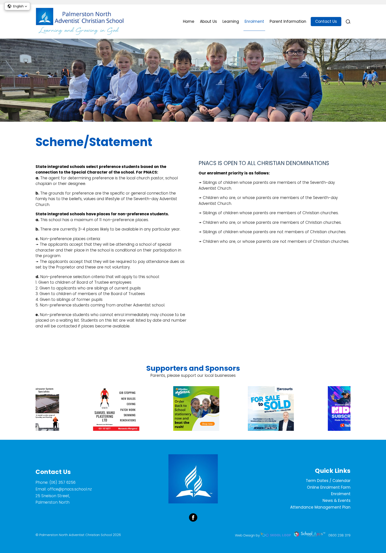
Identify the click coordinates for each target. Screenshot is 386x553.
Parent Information (288, 21)
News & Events (336, 500)
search (348, 21)
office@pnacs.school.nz (69, 489)
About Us (208, 21)
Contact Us (326, 21)
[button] (17, 6)
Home (188, 21)
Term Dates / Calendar (328, 480)
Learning (230, 21)
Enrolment (254, 21)
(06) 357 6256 (62, 482)
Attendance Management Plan (320, 507)
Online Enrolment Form (328, 487)
